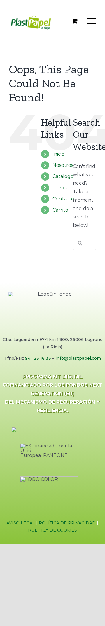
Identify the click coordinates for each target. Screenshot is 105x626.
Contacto (63, 201)
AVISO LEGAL (20, 525)
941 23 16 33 (38, 360)
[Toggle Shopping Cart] (75, 22)
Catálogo (63, 179)
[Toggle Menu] (92, 22)
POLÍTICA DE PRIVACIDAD (67, 525)
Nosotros (62, 168)
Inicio (58, 156)
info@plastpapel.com (78, 360)
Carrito (60, 212)
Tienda (60, 190)
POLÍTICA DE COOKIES (52, 533)
